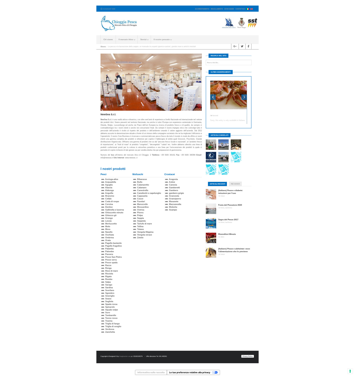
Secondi (215, 115)
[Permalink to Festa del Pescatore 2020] (212, 209)
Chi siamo (108, 39)
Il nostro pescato (162, 39)
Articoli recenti (217, 184)
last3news (228, 208)
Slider (222, 237)
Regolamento (217, 9)
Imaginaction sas (125, 356)
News (223, 208)
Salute (223, 196)
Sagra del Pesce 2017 (228, 219)
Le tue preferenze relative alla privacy (189, 372)
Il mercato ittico (126, 39)
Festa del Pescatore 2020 (118, 46)
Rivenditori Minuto (227, 234)
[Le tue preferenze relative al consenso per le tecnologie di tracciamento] (350, 371)
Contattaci (240, 9)
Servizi (143, 39)
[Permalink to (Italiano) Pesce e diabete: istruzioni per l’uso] (212, 194)
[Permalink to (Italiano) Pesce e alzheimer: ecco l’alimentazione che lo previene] (212, 252)
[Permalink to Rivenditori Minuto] (212, 238)
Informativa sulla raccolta (151, 372)
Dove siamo (229, 9)
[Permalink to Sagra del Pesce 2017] (212, 223)
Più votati (235, 184)
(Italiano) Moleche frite (221, 113)
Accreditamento (202, 9)
